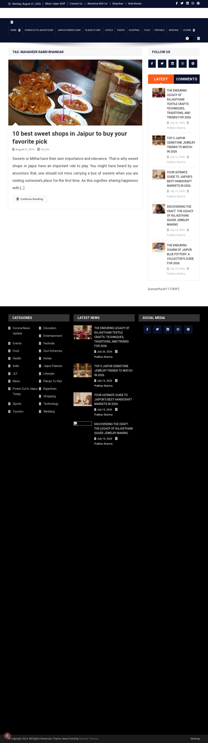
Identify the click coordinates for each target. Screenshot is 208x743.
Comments (186, 79)
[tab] (161, 79)
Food (147, 30)
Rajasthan (49, 388)
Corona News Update (21, 330)
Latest (161, 79)
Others (187, 30)
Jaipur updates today (69, 30)
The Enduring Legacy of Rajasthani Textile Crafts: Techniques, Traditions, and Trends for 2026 (179, 104)
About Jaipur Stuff (55, 3)
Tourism (18, 411)
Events (121, 30)
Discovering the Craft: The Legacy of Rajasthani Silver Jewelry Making (180, 215)
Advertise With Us (97, 3)
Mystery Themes (88, 738)
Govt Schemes (52, 350)
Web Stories (135, 3)
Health (17, 358)
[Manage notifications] (7, 735)
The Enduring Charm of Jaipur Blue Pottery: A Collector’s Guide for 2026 (180, 254)
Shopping (134, 30)
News (13, 30)
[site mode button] (189, 38)
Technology (50, 403)
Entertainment (52, 335)
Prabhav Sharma (176, 128)
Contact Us (76, 3)
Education (49, 328)
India (16, 366)
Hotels (109, 30)
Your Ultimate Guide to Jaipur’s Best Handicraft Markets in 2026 (179, 179)
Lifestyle (48, 373)
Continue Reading (31, 199)
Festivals (159, 30)
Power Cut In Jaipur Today (39, 30)
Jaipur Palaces (52, 366)
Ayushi (45, 149)
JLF (15, 373)
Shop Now (117, 3)
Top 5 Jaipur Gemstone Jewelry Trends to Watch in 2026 (181, 144)
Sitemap (195, 738)
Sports (17, 403)
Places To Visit (93, 30)
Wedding (174, 30)
